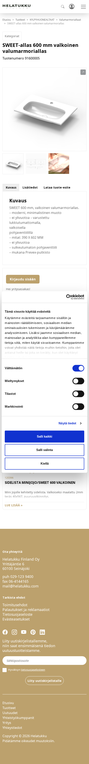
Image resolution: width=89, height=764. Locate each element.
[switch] (78, 381)
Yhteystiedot (12, 727)
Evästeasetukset (16, 619)
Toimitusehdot (14, 604)
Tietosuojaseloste (17, 614)
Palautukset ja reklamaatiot (25, 609)
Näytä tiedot (67, 423)
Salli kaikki (44, 436)
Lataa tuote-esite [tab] (57, 187)
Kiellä (45, 463)
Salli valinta (44, 450)
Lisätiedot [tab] (30, 187)
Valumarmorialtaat (70, 19)
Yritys (6, 722)
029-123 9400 (21, 576)
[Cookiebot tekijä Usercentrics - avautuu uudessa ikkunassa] (66, 297)
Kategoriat (12, 36)
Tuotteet (20, 19)
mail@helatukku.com (20, 586)
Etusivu (6, 19)
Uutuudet (10, 713)
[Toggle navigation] (83, 7)
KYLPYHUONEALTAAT (42, 19)
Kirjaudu (72, 6)
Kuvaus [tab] (11, 187)
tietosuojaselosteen (33, 669)
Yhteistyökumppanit (18, 717)
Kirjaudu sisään (23, 279)
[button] (83, 72)
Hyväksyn (26, 669)
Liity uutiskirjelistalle (44, 681)
